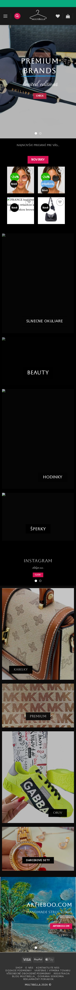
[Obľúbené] (58, 16)
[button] (5, 16)
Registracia (62, 973)
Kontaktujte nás (47, 968)
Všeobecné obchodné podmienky (28, 973)
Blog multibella (23, 976)
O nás (29, 968)
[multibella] (38, 16)
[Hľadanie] (17, 16)
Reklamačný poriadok (38, 979)
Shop (19, 968)
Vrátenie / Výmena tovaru (52, 971)
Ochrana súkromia (50, 976)
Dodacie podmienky (18, 971)
